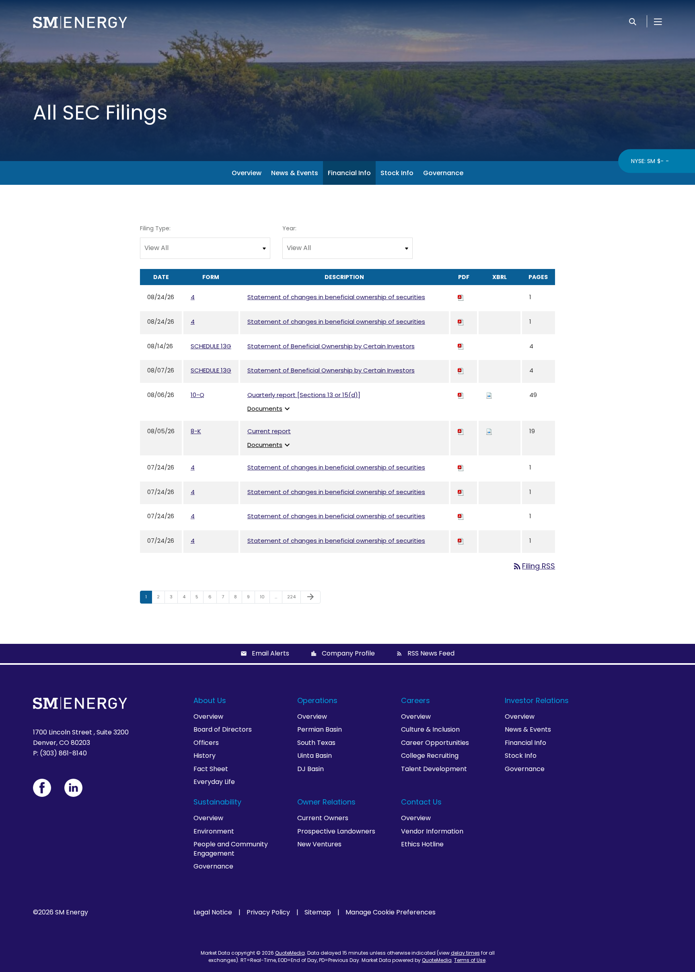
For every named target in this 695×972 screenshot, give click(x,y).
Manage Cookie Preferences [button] (390, 912)
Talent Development (434, 768)
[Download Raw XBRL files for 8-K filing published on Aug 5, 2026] (489, 431)
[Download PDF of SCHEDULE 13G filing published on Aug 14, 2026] (461, 346)
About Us (209, 700)
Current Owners (322, 818)
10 (264, 596)
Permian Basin (319, 729)
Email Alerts (270, 653)
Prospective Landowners (336, 831)
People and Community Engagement (230, 849)
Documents (269, 408)
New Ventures (319, 844)
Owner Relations (326, 802)
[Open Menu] (658, 21)
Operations (317, 700)
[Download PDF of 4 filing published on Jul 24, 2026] (461, 467)
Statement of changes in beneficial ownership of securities (336, 297)
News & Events (294, 173)
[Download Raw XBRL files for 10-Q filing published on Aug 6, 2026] (489, 395)
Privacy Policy (268, 912)
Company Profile (348, 653)
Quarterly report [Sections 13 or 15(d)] (303, 395)
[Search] (632, 21)
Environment (213, 831)
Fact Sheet (210, 768)
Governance (443, 173)
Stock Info (396, 173)
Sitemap (317, 912)
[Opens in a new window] (42, 788)
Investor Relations (537, 700)
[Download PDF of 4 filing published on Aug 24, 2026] (461, 297)
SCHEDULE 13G (211, 346)
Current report (269, 431)
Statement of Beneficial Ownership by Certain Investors (331, 346)
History (204, 755)
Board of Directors (222, 729)
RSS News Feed (430, 653)
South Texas (316, 742)
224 (292, 596)
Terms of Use (469, 960)
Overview (246, 173)
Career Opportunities (435, 742)
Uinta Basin (314, 755)
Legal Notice (212, 912)
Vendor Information (432, 831)
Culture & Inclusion (430, 729)
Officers (206, 742)
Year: (289, 228)
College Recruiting (430, 755)
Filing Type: (155, 228)
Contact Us (421, 802)
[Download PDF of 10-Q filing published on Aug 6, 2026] (461, 395)
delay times (465, 952)
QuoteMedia (290, 952)
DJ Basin (310, 768)
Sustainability (217, 802)
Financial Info (349, 173)
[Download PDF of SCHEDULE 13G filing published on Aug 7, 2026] (461, 370)
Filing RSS (533, 566)
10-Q (197, 395)
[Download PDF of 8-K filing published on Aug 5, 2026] (461, 431)
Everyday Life (214, 781)
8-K (196, 431)
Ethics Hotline (422, 844)
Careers (415, 700)
